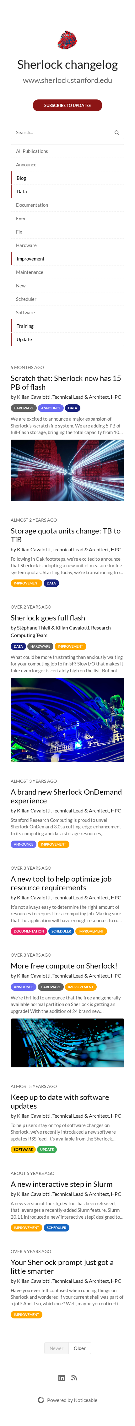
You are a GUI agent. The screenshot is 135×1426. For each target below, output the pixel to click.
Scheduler (26, 299)
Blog (21, 178)
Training (25, 326)
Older (80, 1348)
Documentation (32, 205)
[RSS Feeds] (74, 1377)
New (20, 285)
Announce (26, 164)
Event (22, 218)
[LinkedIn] (64, 1377)
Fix (19, 232)
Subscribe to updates (67, 105)
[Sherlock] (67, 41)
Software (25, 312)
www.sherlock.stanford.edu (67, 79)
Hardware (26, 245)
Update (24, 339)
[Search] (117, 132)
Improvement (31, 258)
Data (22, 191)
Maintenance (29, 272)
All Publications (32, 151)
